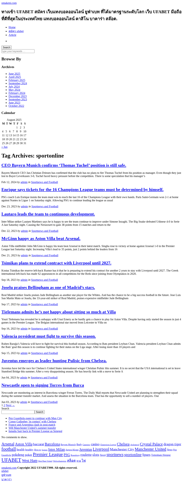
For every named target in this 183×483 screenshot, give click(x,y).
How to (37, 450)
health (20, 449)
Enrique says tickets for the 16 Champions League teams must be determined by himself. (82, 189)
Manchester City (122, 449)
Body (79, 444)
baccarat (38, 444)
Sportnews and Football (44, 182)
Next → (10, 405)
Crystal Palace (151, 444)
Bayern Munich (68, 444)
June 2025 (14, 73)
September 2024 (18, 83)
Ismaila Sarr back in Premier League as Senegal (35, 431)
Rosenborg (75, 455)
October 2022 (16, 105)
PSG (67, 455)
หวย (78, 460)
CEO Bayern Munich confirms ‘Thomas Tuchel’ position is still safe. (63, 165)
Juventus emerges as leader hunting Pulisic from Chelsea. (54, 360)
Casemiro (86, 445)
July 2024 (14, 86)
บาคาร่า (6, 479)
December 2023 (18, 96)
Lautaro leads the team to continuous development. (48, 214)
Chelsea (123, 444)
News (169, 449)
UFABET (11, 460)
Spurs (146, 455)
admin (24, 182)
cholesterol (134, 445)
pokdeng (18, 455)
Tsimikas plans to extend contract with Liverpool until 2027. (56, 263)
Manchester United (150, 449)
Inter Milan (56, 449)
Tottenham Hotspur (161, 455)
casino (95, 444)
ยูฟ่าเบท (6, 474)
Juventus (85, 449)
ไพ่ (84, 460)
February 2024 (17, 92)
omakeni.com (9, 2)
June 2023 (14, 102)
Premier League (48, 454)
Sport (103, 454)
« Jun (4, 146)
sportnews (115, 454)
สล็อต (71, 460)
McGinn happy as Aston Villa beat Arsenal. (40, 238)
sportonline (133, 455)
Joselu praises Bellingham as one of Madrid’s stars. (48, 287)
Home (12, 27)
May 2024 (14, 89)
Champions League (108, 445)
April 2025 (15, 76)
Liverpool (101, 449)
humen (45, 450)
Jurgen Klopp (72, 450)
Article (12, 34)
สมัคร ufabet (16, 31)
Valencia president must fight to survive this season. (48, 336)
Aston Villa (23, 444)
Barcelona (52, 444)
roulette (86, 455)
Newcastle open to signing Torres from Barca (42, 385)
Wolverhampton (59, 461)
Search (5, 408)
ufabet (4, 470)
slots (95, 455)
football (8, 449)
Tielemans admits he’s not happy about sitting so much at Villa (58, 312)
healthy (29, 449)
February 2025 (17, 80)
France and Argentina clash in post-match (32, 424)
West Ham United (45, 461)
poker (28, 455)
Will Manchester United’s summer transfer (32, 427)
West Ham (29, 460)
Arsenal (7, 444)
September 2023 (18, 99)
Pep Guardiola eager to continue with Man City (35, 418)
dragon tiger (172, 444)
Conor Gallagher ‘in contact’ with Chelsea (32, 421)
